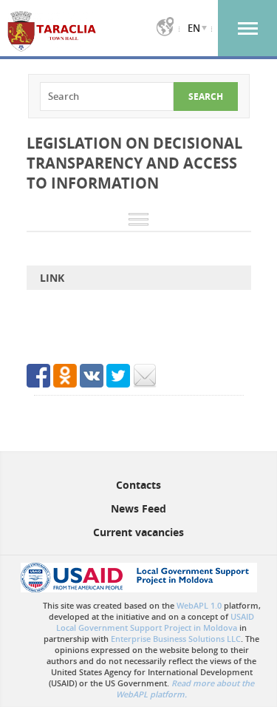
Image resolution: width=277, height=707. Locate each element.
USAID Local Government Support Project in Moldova (155, 622)
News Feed (138, 508)
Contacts (138, 485)
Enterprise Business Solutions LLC (176, 638)
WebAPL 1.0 (199, 605)
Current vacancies (138, 532)
